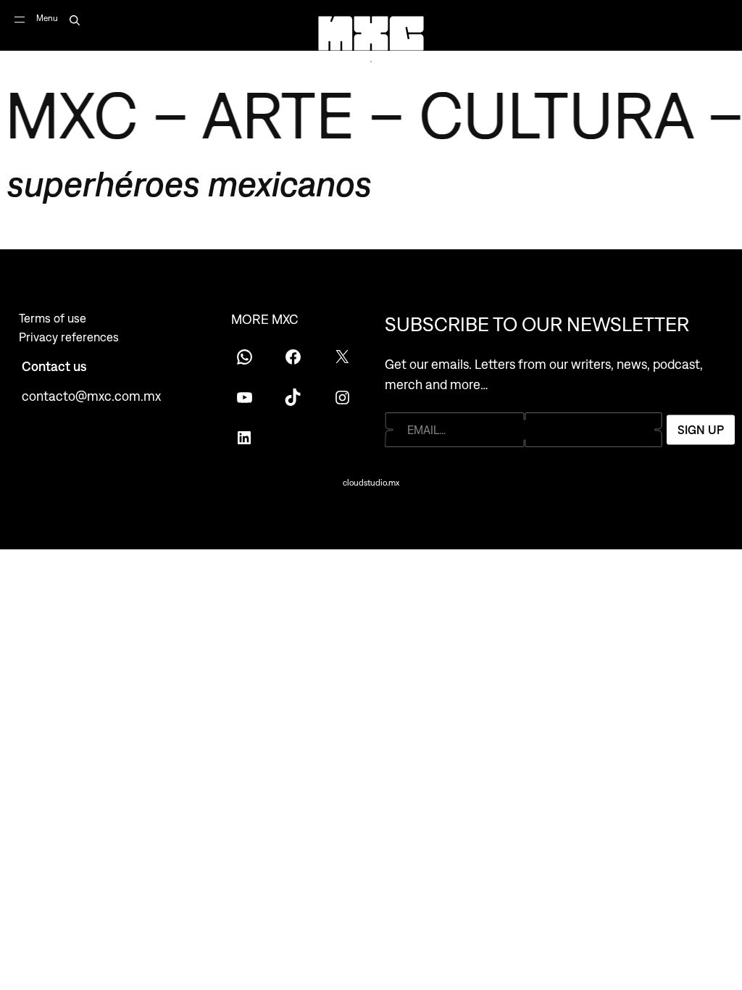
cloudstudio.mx (371, 483)
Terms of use (52, 318)
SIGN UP (701, 430)
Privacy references (69, 337)
